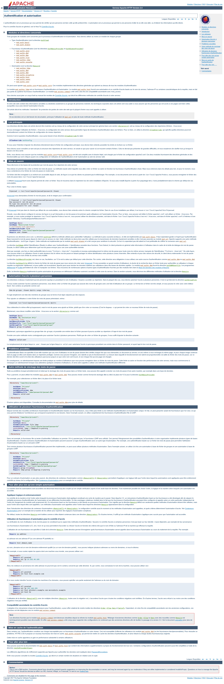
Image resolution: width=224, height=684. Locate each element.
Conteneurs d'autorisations (49, 480)
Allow (109, 608)
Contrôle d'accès (48, 27)
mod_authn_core (29, 86)
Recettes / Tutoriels (50, 11)
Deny (114, 608)
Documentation (27, 11)
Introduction (206, 31)
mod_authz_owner (23, 79)
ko (192, 19)
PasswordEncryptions (99, 652)
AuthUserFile (21, 263)
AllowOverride (156, 130)
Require (36, 66)
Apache (6, 11)
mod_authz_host (22, 77)
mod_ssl (68, 117)
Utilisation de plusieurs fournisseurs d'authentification (212, 52)
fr (186, 19)
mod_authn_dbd (22, 53)
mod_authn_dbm (22, 55)
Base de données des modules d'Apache (154, 268)
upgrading (179, 620)
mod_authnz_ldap (23, 60)
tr (196, 19)
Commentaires (206, 71)
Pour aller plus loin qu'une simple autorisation (210, 56)
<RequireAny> (102, 478)
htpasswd (18, 181)
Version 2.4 (38, 11)
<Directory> (123, 126)
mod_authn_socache (24, 62)
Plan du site (218, 4)
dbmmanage (11, 268)
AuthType (44, 40)
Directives (197, 4)
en (178, 19)
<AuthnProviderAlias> (23, 648)
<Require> (63, 598)
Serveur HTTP (15, 11)
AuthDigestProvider (74, 49)
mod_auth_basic (22, 43)
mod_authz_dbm (22, 73)
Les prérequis (206, 34)
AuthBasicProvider (56, 49)
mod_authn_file (22, 58)
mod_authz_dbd (22, 71)
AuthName (19, 245)
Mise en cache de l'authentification (208, 61)
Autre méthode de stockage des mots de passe (211, 47)
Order (103, 608)
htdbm (20, 268)
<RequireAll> (88, 478)
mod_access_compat (62, 92)
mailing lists (84, 671)
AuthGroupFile (190, 280)
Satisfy (121, 608)
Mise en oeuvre (207, 37)
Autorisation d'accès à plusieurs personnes (209, 40)
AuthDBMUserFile (173, 265)
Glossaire (210, 4)
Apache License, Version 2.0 (23, 680)
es (182, 19)
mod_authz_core (45, 86)
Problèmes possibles (209, 44)
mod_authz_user (22, 82)
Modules (190, 4)
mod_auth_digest (23, 45)
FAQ (203, 4)
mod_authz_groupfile (25, 75)
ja (189, 19)
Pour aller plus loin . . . (209, 65)
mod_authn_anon (22, 51)
